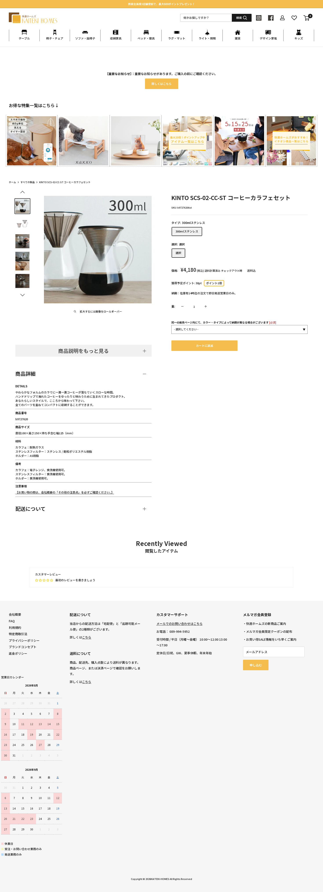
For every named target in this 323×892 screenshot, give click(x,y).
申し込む (256, 665)
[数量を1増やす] (205, 306)
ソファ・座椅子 (85, 38)
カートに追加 (204, 345)
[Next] (314, 137)
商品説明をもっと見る (83, 350)
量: (173, 306)
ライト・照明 (207, 38)
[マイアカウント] (282, 17)
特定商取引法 (18, 634)
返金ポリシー (18, 653)
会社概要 (15, 614)
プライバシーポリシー (24, 640)
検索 (239, 18)
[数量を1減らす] (182, 306)
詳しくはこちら (162, 84)
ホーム (12, 182)
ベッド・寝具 (146, 38)
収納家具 (116, 38)
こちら (86, 637)
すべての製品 (27, 182)
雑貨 (238, 38)
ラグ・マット (176, 38)
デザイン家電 (268, 38)
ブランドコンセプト (22, 647)
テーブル (24, 38)
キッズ (298, 38)
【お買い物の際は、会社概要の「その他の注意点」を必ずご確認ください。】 (64, 492)
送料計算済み (212, 270)
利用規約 (15, 627)
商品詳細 (25, 373)
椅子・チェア (54, 38)
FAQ (12, 621)
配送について (30, 508)
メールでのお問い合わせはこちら (179, 623)
